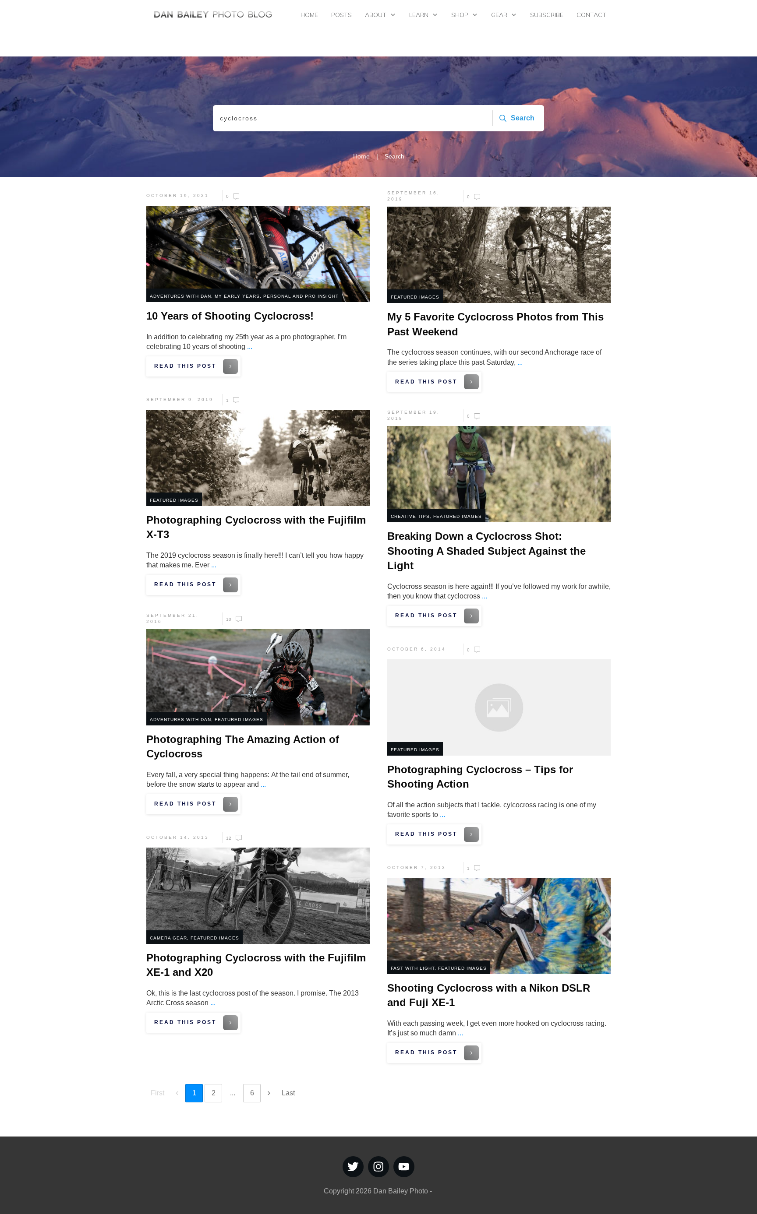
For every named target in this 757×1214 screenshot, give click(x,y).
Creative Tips (410, 516)
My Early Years (237, 296)
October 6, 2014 (416, 649)
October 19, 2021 (177, 195)
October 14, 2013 (177, 837)
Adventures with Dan (180, 296)
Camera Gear (168, 938)
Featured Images (415, 297)
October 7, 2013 (416, 867)
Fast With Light (413, 968)
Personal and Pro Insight (301, 296)
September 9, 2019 (179, 399)
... (249, 346)
